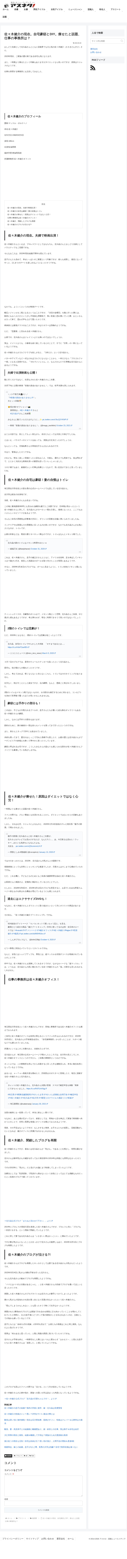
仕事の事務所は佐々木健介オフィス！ (22, 218)
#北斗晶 (13, 413)
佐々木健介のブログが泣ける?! (19, 224)
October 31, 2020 (38, 549)
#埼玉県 (11, 1094)
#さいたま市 (38, 1094)
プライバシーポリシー (12, 1539)
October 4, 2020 (47, 940)
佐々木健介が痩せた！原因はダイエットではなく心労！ (29, 214)
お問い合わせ (95, 52)
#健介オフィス (45, 930)
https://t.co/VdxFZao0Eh (17, 647)
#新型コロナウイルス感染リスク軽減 (56, 1098)
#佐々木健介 (25, 410)
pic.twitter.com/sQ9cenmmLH (28, 846)
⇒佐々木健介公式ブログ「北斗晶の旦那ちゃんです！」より (29, 1399)
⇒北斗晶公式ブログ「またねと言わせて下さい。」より (27, 1221)
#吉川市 (35, 1098)
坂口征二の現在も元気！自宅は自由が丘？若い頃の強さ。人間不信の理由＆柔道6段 (39, 1441)
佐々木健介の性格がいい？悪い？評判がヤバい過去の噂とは (29, 1414)
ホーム (71, 1539)
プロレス (19, 1456)
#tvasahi (18, 930)
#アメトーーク (30, 930)
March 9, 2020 (48, 653)
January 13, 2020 (46, 852)
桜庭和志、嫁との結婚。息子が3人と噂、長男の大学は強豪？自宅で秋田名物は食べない (41, 1447)
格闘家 (9, 1456)
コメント (9, 1474)
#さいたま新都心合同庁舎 (56, 1094)
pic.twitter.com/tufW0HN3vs (32, 934)
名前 (6, 1499)
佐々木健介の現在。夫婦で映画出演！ (22, 208)
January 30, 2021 (39, 1104)
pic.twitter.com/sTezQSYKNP (54, 419)
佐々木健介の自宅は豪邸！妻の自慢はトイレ (24, 211)
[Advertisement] (43, 93)
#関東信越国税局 (24, 1094)
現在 (32, 1456)
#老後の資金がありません (20, 398)
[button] (122, 40)
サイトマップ (32, 1539)
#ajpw (68, 930)
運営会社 (94, 49)
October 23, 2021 (63, 425)
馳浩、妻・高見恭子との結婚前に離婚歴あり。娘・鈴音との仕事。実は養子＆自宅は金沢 (41, 1429)
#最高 (16, 934)
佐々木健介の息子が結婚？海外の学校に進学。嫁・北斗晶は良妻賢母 (33, 1408)
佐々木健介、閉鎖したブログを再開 (21, 221)
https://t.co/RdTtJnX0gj (35, 1089)
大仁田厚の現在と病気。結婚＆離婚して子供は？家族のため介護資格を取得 (36, 1435)
